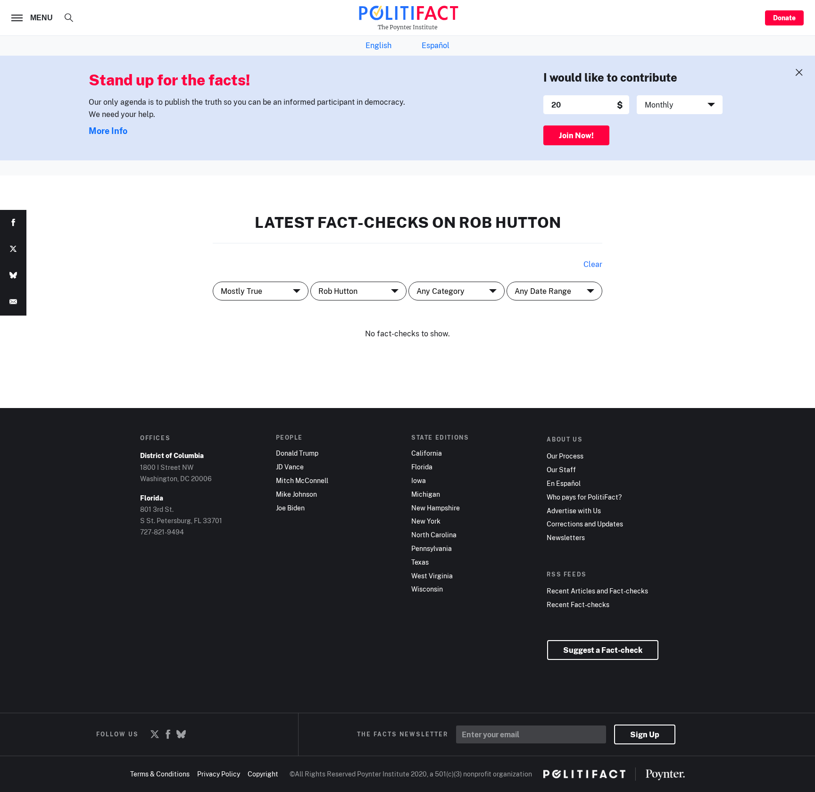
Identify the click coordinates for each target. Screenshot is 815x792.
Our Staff (561, 470)
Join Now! (576, 135)
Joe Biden (290, 508)
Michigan (425, 494)
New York (426, 521)
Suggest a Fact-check (602, 650)
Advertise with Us (574, 511)
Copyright (263, 774)
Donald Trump (297, 453)
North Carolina (434, 535)
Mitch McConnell (302, 480)
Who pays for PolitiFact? (584, 497)
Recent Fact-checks (578, 605)
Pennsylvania (431, 548)
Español (435, 45)
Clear (592, 264)
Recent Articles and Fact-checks (597, 591)
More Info (108, 130)
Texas (420, 562)
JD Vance (290, 467)
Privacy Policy (218, 774)
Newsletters (566, 538)
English (378, 45)
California (426, 453)
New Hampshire (435, 508)
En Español (564, 483)
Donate (784, 18)
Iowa (418, 480)
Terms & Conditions (160, 774)
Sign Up (644, 734)
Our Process (565, 456)
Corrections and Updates (585, 524)
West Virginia (432, 576)
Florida (421, 467)
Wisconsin (427, 589)
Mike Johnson (296, 494)
